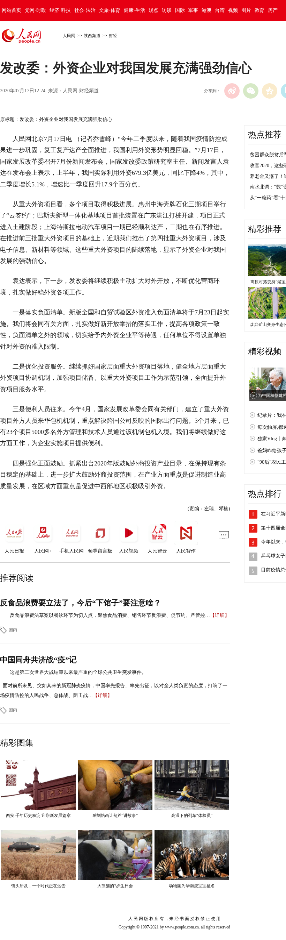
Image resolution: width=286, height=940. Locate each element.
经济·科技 (60, 10)
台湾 (220, 10)
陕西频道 (92, 35)
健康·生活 (134, 10)
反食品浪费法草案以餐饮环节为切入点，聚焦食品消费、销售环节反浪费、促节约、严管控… (110, 615)
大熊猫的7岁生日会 (115, 885)
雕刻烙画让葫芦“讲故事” (115, 815)
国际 (180, 10)
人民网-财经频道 (81, 90)
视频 (233, 10)
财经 (113, 35)
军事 (193, 10)
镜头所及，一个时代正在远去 (38, 885)
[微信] (250, 91)
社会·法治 (85, 10)
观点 (153, 10)
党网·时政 (35, 10)
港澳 (206, 10)
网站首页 (11, 10)
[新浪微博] (232, 91)
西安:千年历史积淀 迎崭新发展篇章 (38, 815)
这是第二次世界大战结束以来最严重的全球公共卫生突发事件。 (78, 672)
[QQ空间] (269, 91)
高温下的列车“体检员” (191, 815)
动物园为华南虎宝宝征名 (192, 885)
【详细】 (219, 615)
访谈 (167, 10)
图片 (246, 10)
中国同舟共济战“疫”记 (38, 659)
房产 (273, 10)
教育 (259, 10)
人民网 (69, 35)
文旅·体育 (109, 10)
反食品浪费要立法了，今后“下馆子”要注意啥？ (80, 602)
